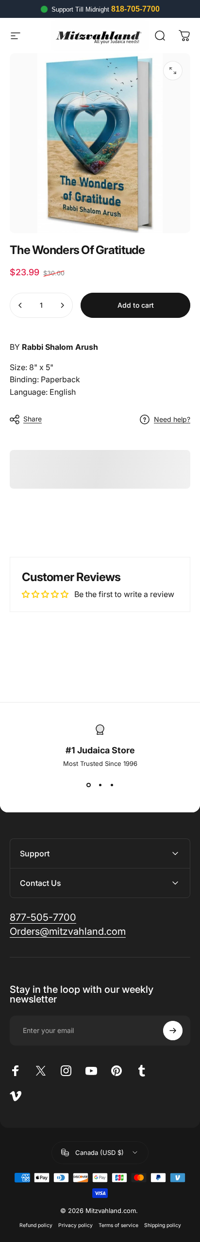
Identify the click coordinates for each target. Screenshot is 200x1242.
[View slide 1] (88, 785)
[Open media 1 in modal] (173, 70)
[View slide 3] (111, 785)
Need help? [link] (172, 419)
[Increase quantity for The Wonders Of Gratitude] (62, 305)
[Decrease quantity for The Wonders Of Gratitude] (20, 305)
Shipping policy (162, 1225)
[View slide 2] (100, 785)
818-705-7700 (135, 9)
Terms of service (118, 1225)
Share (32, 419)
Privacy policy (75, 1225)
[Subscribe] (173, 1030)
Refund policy (35, 1225)
